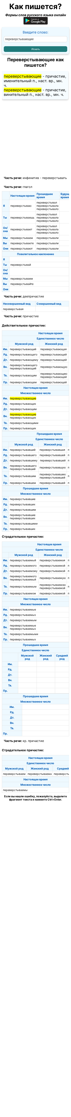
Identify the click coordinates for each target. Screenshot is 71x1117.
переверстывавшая (52, 449)
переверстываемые (23, 609)
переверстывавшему (23, 460)
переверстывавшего (23, 455)
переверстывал (47, 202)
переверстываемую (53, 578)
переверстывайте (22, 283)
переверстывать (54, 178)
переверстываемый (23, 560)
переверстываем (21, 237)
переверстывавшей (52, 455)
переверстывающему (24, 359)
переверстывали (48, 237)
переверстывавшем (23, 482)
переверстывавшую (53, 467)
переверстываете (22, 243)
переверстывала (48, 205)
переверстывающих (23, 403)
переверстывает (21, 229)
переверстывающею (53, 373)
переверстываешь (22, 217)
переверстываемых (23, 614)
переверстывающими (24, 423)
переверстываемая (52, 560)
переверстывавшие (22, 499)
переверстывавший (22, 449)
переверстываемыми (24, 634)
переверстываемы (15, 790)
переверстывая (13, 309)
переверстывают (21, 248)
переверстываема (40, 773)
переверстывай (20, 264)
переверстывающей (53, 354)
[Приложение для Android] (35, 23)
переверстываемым (23, 586)
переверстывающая (53, 349)
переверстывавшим (23, 476)
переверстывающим (23, 375)
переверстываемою (53, 584)
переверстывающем (23, 382)
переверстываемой (52, 565)
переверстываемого (23, 565)
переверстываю (20, 205)
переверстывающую (53, 366)
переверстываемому (23, 570)
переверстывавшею (53, 474)
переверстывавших (22, 504)
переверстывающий (23, 349)
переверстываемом (23, 593)
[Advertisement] (35, 137)
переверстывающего (23, 354)
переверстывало (48, 209)
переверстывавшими (23, 523)
